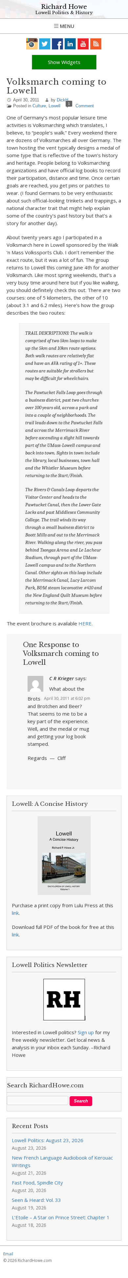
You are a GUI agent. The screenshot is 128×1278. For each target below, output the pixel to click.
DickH (62, 99)
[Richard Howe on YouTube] (83, 44)
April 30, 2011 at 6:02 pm (67, 698)
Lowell (54, 105)
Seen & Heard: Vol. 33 (36, 1200)
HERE (85, 623)
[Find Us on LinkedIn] (70, 44)
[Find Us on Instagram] (32, 44)
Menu (66, 26)
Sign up (86, 1032)
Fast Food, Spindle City (37, 1182)
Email (8, 1254)
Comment (84, 105)
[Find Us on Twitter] (45, 44)
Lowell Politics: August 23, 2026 (47, 1140)
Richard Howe (64, 6)
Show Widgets (64, 62)
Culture (39, 105)
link (15, 913)
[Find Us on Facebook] (57, 44)
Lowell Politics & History (64, 12)
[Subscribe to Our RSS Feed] (96, 44)
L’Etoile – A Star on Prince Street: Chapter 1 (61, 1217)
